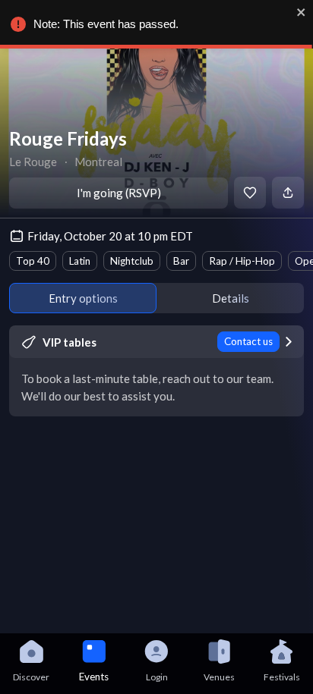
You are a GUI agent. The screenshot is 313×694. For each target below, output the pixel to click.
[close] (301, 12)
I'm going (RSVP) (119, 192)
